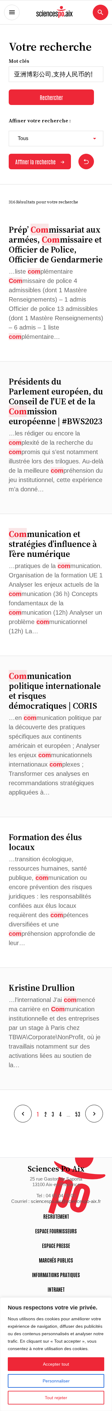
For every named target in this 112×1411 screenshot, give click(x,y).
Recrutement (56, 1216)
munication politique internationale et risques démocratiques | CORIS (55, 691)
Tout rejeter (56, 1397)
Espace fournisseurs (56, 1231)
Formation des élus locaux (45, 842)
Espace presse (56, 1245)
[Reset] (86, 161)
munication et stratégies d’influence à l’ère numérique (53, 544)
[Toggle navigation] (12, 12)
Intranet (56, 1289)
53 (77, 1113)
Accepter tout (56, 1364)
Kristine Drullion (42, 988)
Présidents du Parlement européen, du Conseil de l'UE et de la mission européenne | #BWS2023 (56, 401)
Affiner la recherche (35, 161)
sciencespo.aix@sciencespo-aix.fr (66, 1201)
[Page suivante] (94, 1113)
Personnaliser (56, 1380)
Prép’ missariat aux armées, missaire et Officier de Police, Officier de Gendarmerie (56, 244)
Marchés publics (56, 1260)
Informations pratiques (56, 1275)
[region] (56, 1354)
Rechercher (51, 97)
